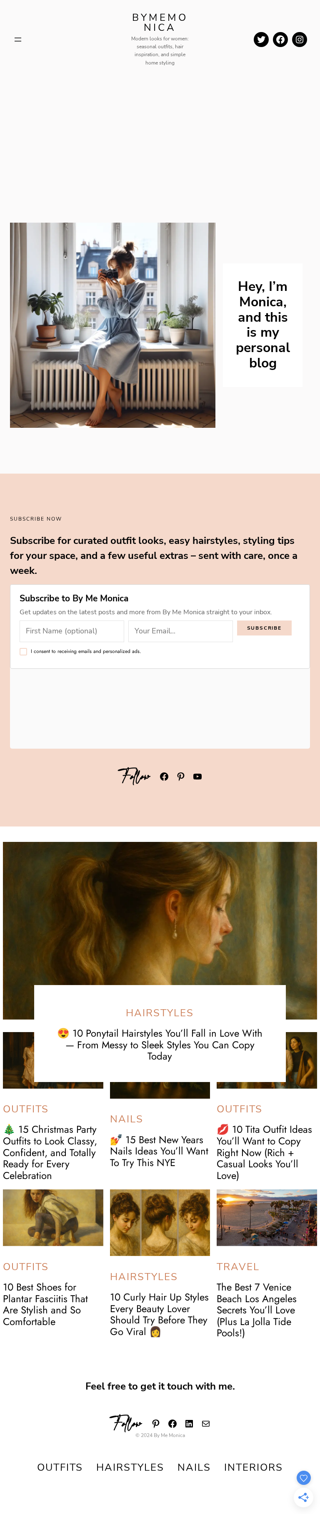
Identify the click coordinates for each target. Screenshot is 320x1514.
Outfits (26, 1109)
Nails (126, 1119)
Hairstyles (160, 1013)
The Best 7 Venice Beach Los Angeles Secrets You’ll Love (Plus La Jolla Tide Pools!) (257, 1310)
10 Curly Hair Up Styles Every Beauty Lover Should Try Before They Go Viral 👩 (159, 1314)
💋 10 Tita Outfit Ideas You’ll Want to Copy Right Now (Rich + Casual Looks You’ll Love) (264, 1152)
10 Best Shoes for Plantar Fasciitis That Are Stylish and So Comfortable (45, 1304)
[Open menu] (18, 40)
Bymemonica (160, 22)
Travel (238, 1266)
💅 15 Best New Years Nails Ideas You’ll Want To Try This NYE (159, 1151)
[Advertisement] (160, 135)
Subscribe (264, 628)
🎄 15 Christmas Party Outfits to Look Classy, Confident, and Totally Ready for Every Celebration (50, 1152)
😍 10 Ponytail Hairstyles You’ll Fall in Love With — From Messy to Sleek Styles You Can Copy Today (159, 1044)
